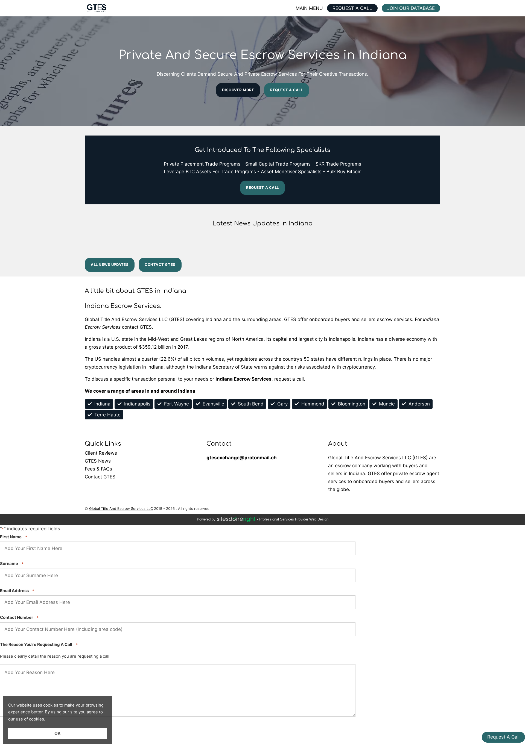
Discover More (238, 90)
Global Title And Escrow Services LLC (121, 508)
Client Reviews (141, 453)
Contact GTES (160, 264)
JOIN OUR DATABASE (411, 8)
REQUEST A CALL (352, 8)
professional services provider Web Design (293, 519)
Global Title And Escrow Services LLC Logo (96, 8)
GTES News (141, 461)
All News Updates (110, 264)
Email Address (17, 590)
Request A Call (286, 90)
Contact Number (19, 617)
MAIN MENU (309, 8)
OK (57, 733)
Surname (12, 563)
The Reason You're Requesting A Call (39, 644)
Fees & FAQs (141, 469)
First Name (13, 536)
